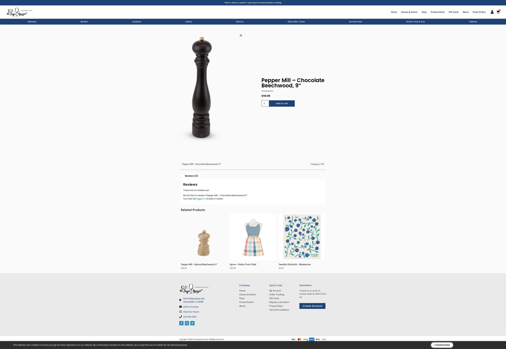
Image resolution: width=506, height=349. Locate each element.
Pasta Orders (479, 12)
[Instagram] (187, 323)
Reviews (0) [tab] (191, 175)
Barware (84, 21)
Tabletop (473, 21)
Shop (424, 12)
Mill (322, 164)
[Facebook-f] (181, 323)
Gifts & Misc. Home (296, 21)
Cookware (136, 21)
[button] (241, 35)
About (466, 12)
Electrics (240, 21)
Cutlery (188, 21)
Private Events (438, 12)
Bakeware (32, 21)
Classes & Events (409, 12)
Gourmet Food (355, 21)
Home (394, 12)
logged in (201, 198)
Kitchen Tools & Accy (415, 21)
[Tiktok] (192, 323)
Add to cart (282, 103)
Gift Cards (454, 12)
